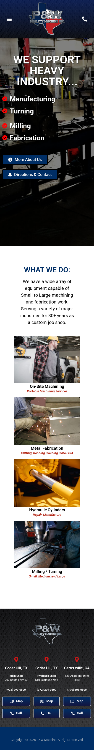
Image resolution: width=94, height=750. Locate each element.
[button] (9, 19)
